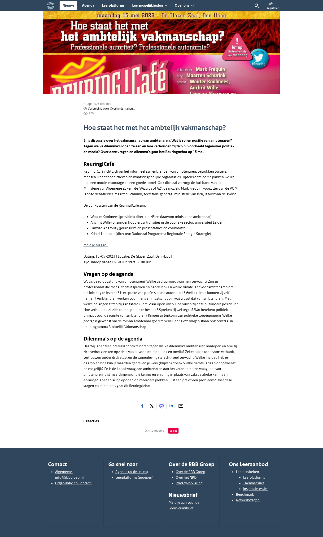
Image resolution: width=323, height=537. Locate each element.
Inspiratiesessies (255, 489)
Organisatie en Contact (73, 483)
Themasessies (253, 483)
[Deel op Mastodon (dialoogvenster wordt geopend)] (161, 406)
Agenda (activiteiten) (131, 472)
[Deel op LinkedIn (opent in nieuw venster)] (171, 406)
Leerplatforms (254, 477)
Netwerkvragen (248, 500)
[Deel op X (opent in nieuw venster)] (152, 406)
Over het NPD (186, 477)
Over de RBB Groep (190, 472)
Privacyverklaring (189, 483)
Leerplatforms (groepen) (134, 477)
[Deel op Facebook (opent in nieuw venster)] (142, 406)
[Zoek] (256, 5)
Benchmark (245, 494)
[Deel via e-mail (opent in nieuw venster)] (181, 406)
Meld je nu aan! (95, 245)
